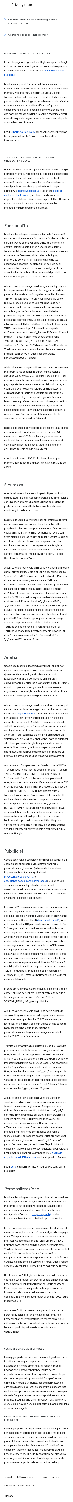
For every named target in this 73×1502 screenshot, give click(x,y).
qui (12, 1166)
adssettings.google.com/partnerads (24, 880)
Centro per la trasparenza (19, 1485)
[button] (5, 5)
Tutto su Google (26, 1477)
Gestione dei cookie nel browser (28, 34)
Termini (54, 1477)
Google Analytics (24, 713)
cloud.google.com (47, 920)
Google (8, 1477)
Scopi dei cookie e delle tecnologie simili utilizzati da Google (32, 21)
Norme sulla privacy (24, 132)
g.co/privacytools (26, 190)
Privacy (43, 1477)
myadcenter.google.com (17, 876)
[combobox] (20, 1496)
